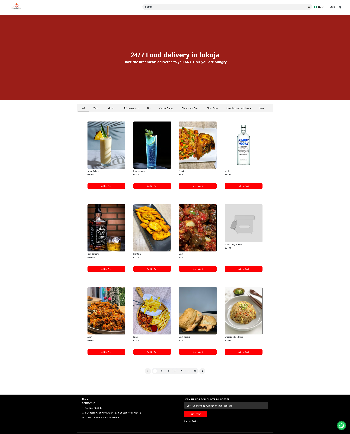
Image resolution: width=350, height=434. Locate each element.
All (83, 107)
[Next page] (202, 371)
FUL (149, 108)
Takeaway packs (131, 108)
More (261, 108)
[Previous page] (148, 371)
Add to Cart (106, 186)
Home (85, 399)
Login (333, 6)
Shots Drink (212, 108)
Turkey (97, 108)
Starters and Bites (190, 108)
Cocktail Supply (166, 108)
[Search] (309, 7)
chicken (111, 108)
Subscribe (195, 414)
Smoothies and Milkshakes (238, 108)
